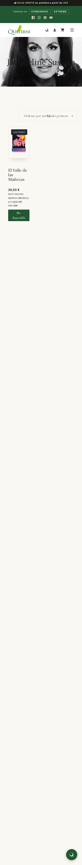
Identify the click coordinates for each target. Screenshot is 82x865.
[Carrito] (62, 30)
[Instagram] (39, 18)
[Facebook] (33, 18)
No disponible (18, 215)
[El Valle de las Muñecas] (18, 144)
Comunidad (39, 11)
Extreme (60, 11)
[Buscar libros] (46, 30)
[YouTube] (51, 18)
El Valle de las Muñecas (17, 174)
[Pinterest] (45, 18)
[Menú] (72, 30)
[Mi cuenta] (54, 30)
